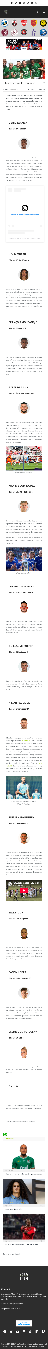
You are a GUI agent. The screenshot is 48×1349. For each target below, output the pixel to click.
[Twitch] (36, 3)
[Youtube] (20, 3)
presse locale (26, 741)
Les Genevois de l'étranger (35, 89)
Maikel (7, 89)
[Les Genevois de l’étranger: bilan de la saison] (24, 1228)
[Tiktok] (28, 3)
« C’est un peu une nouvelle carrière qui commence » (24, 1174)
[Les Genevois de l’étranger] (24, 69)
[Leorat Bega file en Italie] (24, 1193)
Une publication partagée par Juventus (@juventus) (27, 238)
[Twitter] (16, 3)
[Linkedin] (32, 3)
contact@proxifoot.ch (15, 1304)
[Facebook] (12, 3)
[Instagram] (24, 3)
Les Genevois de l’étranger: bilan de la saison (21, 1244)
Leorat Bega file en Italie (13, 1209)
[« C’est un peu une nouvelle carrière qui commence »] (24, 1157)
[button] (44, 12)
